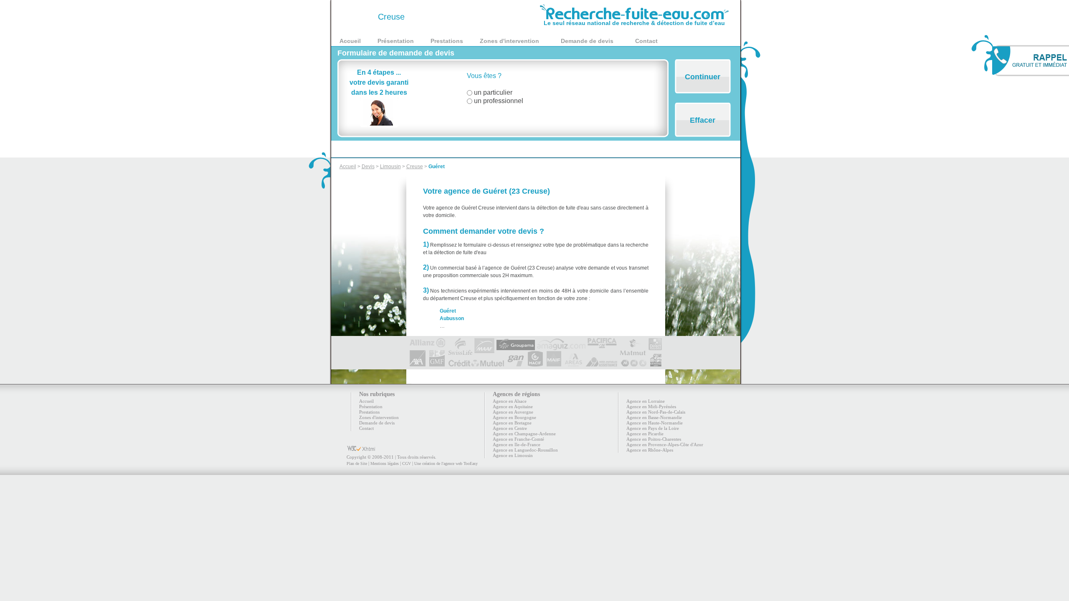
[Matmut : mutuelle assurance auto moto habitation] (632, 341)
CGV (406, 463)
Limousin (390, 166)
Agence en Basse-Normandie (654, 417)
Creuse (414, 166)
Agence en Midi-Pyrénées (651, 406)
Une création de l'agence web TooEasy (446, 463)
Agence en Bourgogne (514, 417)
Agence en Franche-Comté (518, 439)
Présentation (395, 41)
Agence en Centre (510, 428)
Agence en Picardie (645, 433)
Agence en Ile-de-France (516, 444)
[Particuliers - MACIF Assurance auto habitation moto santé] (535, 363)
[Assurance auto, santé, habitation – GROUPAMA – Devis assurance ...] (515, 341)
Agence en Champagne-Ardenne (524, 433)
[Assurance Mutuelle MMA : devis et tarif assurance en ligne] (634, 363)
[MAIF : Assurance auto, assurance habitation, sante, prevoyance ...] (553, 363)
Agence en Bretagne (512, 422)
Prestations (447, 41)
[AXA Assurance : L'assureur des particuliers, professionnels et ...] (417, 363)
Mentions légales (384, 463)
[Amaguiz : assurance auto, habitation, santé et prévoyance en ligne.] (561, 341)
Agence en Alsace (510, 401)
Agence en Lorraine (645, 401)
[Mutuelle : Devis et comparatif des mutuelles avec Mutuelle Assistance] (601, 363)
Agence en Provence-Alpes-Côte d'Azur (664, 444)
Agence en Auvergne (513, 411)
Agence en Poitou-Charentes (653, 439)
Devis (368, 166)
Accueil (350, 41)
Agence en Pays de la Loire (652, 428)
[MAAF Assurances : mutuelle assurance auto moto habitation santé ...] (484, 341)
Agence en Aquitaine (513, 406)
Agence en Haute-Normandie (654, 422)
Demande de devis (587, 41)
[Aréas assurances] (573, 363)
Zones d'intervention (509, 41)
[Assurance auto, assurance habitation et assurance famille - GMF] (437, 363)
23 (357, 16)
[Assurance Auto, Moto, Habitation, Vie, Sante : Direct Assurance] (655, 341)
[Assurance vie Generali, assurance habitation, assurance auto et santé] (656, 363)
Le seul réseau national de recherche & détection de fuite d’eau (634, 23)
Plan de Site (357, 463)
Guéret (436, 166)
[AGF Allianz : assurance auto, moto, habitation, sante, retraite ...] (427, 341)
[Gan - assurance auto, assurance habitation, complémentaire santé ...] (516, 363)
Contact (646, 41)
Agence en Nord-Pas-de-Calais (655, 411)
